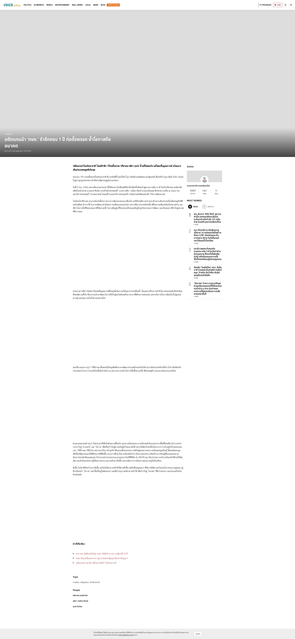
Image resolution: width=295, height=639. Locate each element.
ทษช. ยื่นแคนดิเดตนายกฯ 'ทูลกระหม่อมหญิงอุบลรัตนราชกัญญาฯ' (102, 558)
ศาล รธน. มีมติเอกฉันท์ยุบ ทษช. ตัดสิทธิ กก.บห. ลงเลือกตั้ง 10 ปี (102, 554)
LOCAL (88, 5)
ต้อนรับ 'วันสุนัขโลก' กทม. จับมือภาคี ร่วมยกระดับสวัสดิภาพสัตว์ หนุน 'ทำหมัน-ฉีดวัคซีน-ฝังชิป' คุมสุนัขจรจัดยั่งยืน (208, 271)
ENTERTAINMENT (62, 5)
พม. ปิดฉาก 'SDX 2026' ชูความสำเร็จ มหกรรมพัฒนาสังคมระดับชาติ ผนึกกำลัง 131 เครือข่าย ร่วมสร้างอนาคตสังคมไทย (207, 218)
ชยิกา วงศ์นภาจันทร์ (80, 601)
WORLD (49, 5)
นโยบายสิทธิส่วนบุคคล (126, 635)
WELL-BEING (77, 5)
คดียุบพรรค (85, 582)
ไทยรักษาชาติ (95, 582)
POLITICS (27, 5)
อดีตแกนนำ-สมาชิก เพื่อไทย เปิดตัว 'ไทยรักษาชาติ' (96, 563)
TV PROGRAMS (265, 4)
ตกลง (198, 634)
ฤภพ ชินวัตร (77, 606)
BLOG (103, 5)
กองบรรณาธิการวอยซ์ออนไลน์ (198, 185)
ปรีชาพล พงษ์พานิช (80, 595)
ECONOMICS (39, 5)
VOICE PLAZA (113, 5)
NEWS (95, 5)
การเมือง (8, 134)
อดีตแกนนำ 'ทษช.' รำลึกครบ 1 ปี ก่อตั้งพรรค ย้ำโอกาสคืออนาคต (58, 142)
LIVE (279, 4)
